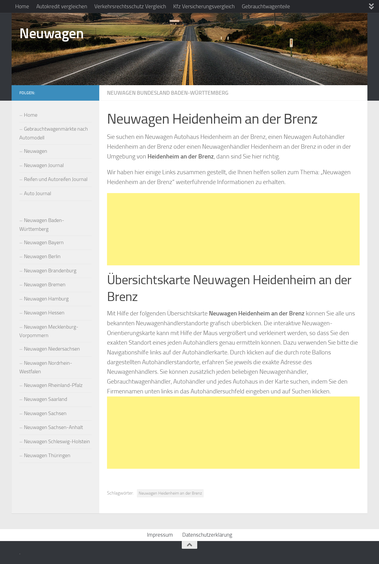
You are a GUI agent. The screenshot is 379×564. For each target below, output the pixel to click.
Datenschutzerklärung (207, 535)
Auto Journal (37, 193)
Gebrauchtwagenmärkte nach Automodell (53, 133)
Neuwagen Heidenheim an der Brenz (170, 493)
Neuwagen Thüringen (47, 455)
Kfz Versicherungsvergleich (204, 6)
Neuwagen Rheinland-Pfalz (53, 385)
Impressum (160, 535)
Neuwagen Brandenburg (50, 271)
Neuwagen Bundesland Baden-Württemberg (167, 93)
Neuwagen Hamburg (46, 299)
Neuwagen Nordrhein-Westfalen (45, 367)
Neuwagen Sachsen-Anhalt (53, 427)
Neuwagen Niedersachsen (52, 349)
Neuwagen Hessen (44, 313)
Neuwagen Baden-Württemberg (41, 224)
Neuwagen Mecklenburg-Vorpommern (48, 331)
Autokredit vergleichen (61, 6)
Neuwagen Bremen (44, 285)
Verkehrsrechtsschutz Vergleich (130, 6)
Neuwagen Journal (44, 165)
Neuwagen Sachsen (45, 413)
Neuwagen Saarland (45, 399)
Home (22, 6)
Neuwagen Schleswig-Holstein (57, 441)
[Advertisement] (233, 229)
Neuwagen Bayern (44, 242)
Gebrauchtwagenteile (266, 6)
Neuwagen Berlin (42, 256)
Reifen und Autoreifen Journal (55, 179)
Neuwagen (51, 33)
